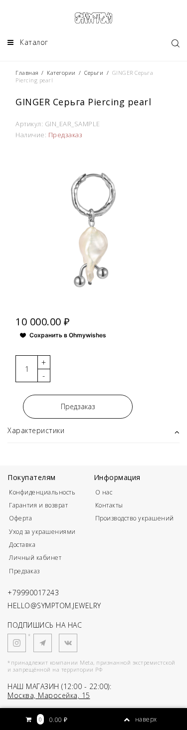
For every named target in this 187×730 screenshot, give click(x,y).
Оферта (20, 518)
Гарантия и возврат (38, 505)
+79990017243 (33, 592)
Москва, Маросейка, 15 (48, 695)
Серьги (93, 72)
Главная (27, 72)
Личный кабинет (35, 557)
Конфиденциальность (42, 492)
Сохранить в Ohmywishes (67, 335)
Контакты (109, 505)
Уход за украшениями (42, 531)
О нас (104, 492)
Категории (61, 72)
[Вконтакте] (68, 643)
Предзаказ (78, 406)
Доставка (22, 544)
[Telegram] (42, 643)
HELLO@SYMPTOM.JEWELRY (54, 605)
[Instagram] (16, 643)
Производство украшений (134, 518)
